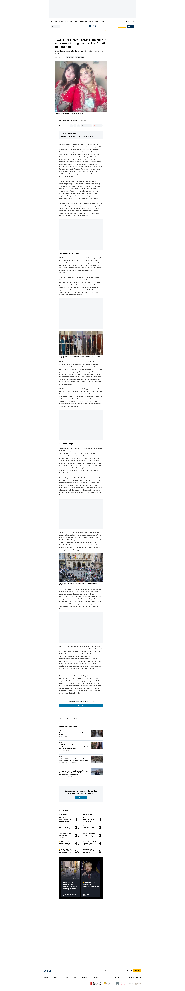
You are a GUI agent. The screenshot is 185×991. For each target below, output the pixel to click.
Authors (66, 977)
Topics (74, 977)
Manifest (46, 977)
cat (128, 21)
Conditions (57, 984)
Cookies (63, 984)
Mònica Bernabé (63, 120)
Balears (61, 21)
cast (131, 21)
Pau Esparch (73, 120)
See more (98, 859)
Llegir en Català (70, 57)
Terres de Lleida (97, 21)
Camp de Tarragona (89, 21)
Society (57, 31)
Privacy (53, 984)
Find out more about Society (68, 726)
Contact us (95, 977)
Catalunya (56, 21)
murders (62, 718)
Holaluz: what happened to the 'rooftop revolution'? (78, 136)
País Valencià (66, 21)
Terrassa (74, 718)
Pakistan (68, 718)
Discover (64, 859)
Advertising (84, 977)
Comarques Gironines (79, 21)
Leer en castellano (80, 57)
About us (56, 977)
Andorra (71, 21)
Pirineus (103, 21)
